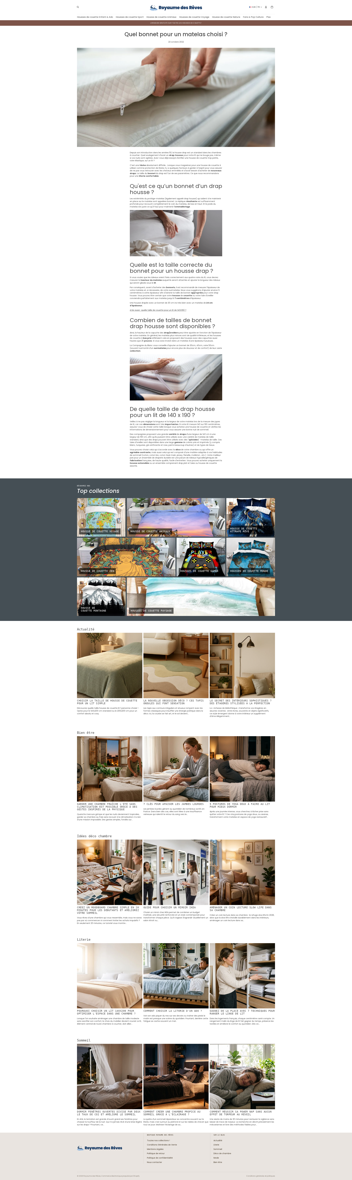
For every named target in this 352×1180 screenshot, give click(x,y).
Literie (216, 1144)
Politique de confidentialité (160, 1157)
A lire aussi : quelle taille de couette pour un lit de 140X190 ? (158, 310)
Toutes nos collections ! (158, 1140)
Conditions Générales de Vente (162, 1144)
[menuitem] (268, 17)
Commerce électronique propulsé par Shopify (120, 1176)
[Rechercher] (78, 7)
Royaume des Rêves (92, 1176)
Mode (216, 1157)
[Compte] (266, 7)
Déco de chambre (222, 1153)
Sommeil (218, 1149)
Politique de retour (156, 1153)
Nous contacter (154, 1162)
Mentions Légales (155, 1149)
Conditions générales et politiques (260, 1176)
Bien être (218, 1162)
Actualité (218, 1140)
